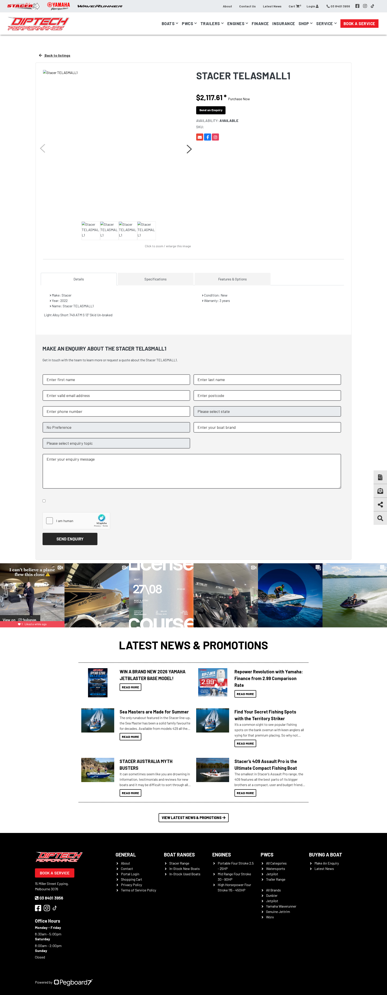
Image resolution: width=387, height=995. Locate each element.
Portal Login (130, 874)
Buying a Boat (325, 854)
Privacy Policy (131, 884)
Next (188, 149)
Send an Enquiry (210, 110)
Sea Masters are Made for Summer (154, 711)
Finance (260, 23)
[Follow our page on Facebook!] (357, 6)
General (126, 854)
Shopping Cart (131, 879)
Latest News (272, 6)
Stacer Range (179, 863)
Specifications (155, 279)
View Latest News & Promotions (191, 817)
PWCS (267, 854)
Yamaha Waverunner (281, 906)
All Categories (276, 863)
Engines (221, 854)
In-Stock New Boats (184, 868)
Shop (304, 23)
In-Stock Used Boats (184, 874)
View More (96, 682)
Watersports (275, 868)
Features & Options (232, 279)
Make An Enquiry (326, 863)
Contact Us (247, 6)
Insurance (283, 23)
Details (78, 279)
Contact (127, 868)
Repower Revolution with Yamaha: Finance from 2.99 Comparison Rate (268, 678)
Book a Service (359, 23)
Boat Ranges (179, 854)
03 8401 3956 (51, 897)
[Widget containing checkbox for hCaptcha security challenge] (76, 520)
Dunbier (271, 895)
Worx (270, 917)
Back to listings (57, 55)
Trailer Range (275, 879)
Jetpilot (272, 874)
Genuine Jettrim (278, 911)
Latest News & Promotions (193, 645)
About (227, 6)
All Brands (273, 890)
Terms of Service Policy (138, 890)
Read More (130, 687)
